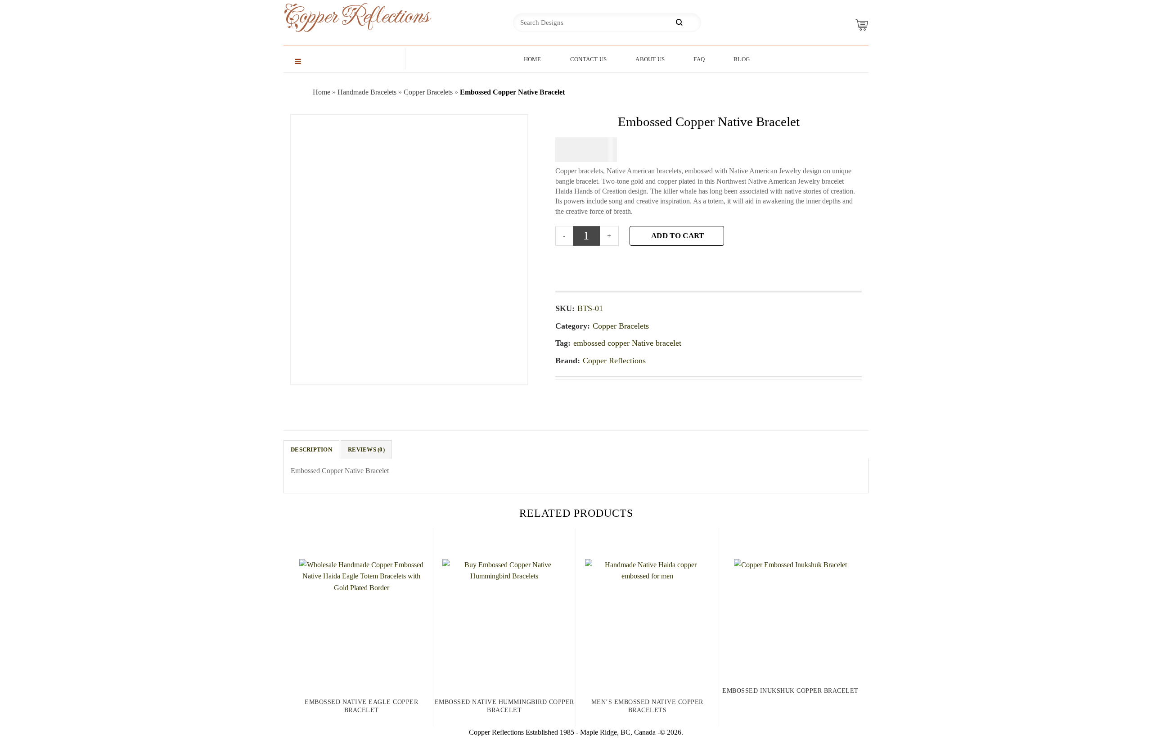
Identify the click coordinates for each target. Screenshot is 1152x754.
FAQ (699, 59)
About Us (650, 59)
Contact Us (588, 59)
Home (532, 59)
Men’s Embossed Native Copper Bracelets (647, 706)
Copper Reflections (342, 16)
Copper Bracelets (428, 92)
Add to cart (677, 235)
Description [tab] (311, 450)
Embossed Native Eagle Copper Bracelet (361, 706)
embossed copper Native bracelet (627, 343)
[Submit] (679, 22)
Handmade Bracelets (367, 92)
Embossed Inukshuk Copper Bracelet (790, 690)
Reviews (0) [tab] (366, 450)
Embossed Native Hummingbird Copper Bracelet (504, 706)
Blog (742, 59)
